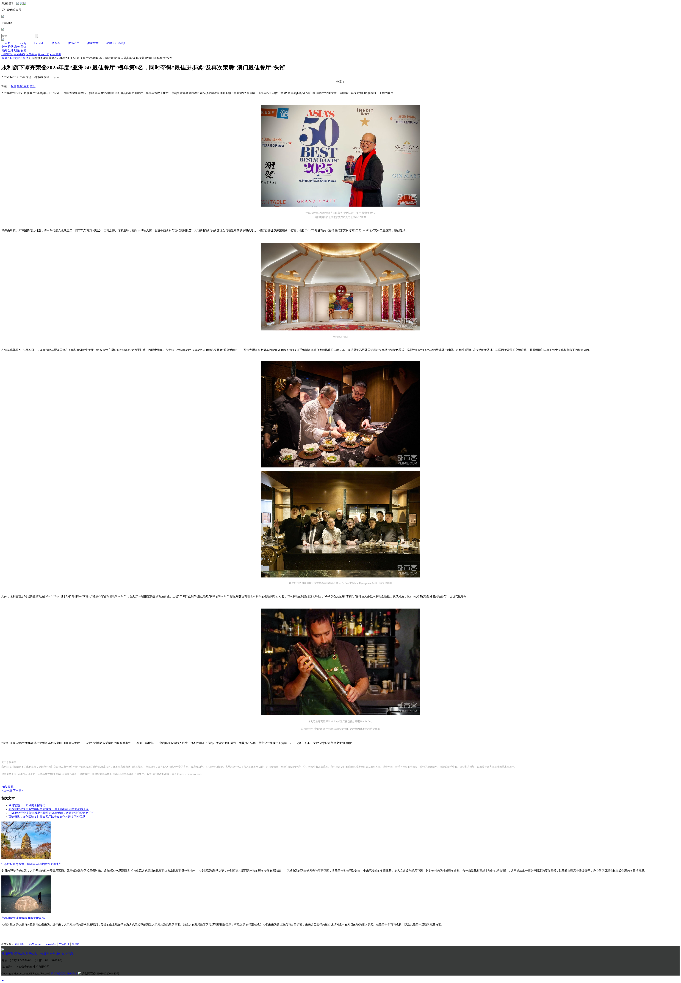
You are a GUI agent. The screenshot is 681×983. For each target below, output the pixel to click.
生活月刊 (64, 944)
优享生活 (31, 54)
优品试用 (73, 43)
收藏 (10, 786)
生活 (10, 50)
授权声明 (7, 953)
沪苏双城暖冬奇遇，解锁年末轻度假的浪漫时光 (31, 864)
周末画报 (19, 944)
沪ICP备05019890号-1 (64, 973)
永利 (13, 86)
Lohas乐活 (50, 944)
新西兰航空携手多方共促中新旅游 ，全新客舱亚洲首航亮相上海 (49, 809)
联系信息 (31, 953)
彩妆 (17, 46)
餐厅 (20, 86)
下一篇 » (18, 790)
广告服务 (43, 953)
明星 (17, 50)
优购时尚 (7, 54)
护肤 (10, 46)
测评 (4, 46)
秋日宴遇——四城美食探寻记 (27, 805)
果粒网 (75, 944)
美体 (23, 46)
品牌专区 (112, 43)
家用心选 (43, 54)
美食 (26, 86)
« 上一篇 (6, 790)
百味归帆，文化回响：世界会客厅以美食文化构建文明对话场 (47, 816)
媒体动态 (67, 953)
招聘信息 (19, 953)
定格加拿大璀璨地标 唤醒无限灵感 (23, 917)
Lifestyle (39, 43)
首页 (8, 43)
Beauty (22, 43)
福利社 (122, 43)
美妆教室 (93, 43)
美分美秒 (19, 54)
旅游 (23, 50)
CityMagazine (34, 944)
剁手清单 (55, 54)
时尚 (4, 50)
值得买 (56, 43)
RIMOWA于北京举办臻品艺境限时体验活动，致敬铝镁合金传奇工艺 (51, 812)
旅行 (32, 86)
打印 (4, 786)
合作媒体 (55, 953)
